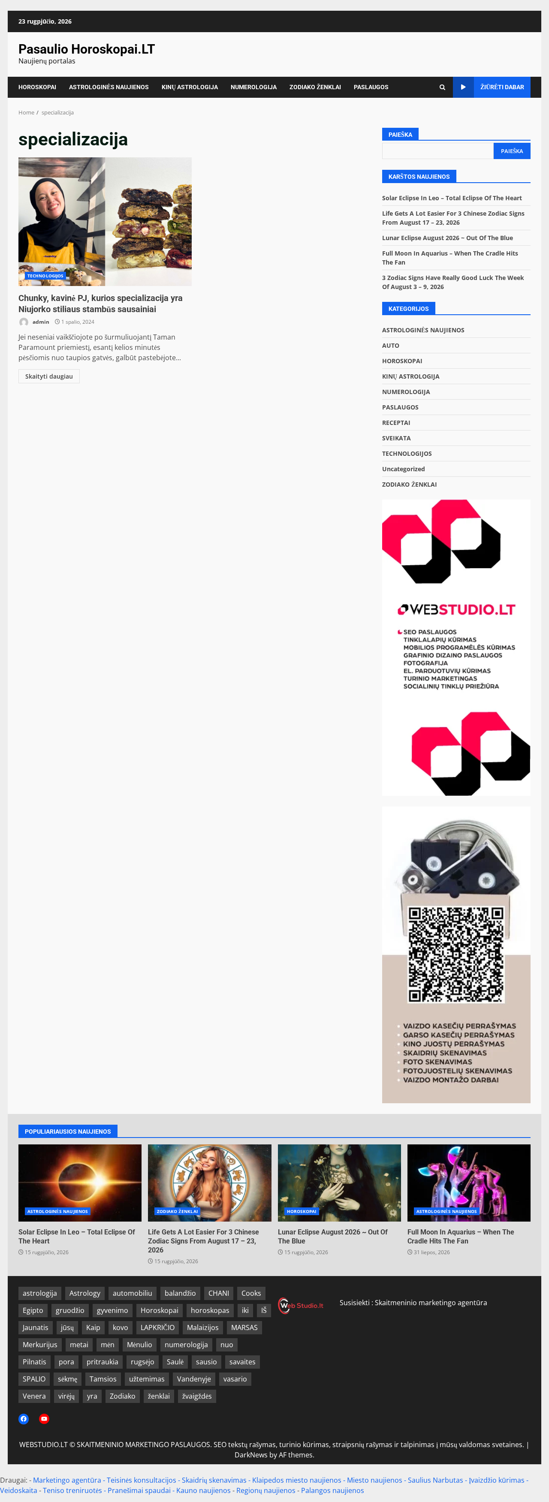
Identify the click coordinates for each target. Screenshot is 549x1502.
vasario (235, 1379)
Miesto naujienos (374, 1480)
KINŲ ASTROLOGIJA (190, 87)
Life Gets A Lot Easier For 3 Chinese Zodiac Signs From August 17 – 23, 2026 (209, 1183)
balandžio (180, 1293)
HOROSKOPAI (37, 87)
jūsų (67, 1327)
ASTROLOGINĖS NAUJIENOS (109, 87)
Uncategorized (403, 469)
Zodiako (123, 1396)
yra (92, 1396)
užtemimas (147, 1379)
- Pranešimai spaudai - (140, 1490)
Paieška (400, 134)
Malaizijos (203, 1327)
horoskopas (210, 1310)
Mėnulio (139, 1344)
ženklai (159, 1396)
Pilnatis (34, 1362)
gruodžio (70, 1310)
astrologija (40, 1293)
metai (79, 1344)
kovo (120, 1327)
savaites (242, 1362)
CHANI (218, 1293)
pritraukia (102, 1362)
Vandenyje (194, 1379)
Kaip (93, 1327)
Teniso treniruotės (72, 1490)
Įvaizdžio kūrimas (497, 1480)
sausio (206, 1362)
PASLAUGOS (371, 87)
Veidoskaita (18, 1490)
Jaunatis (35, 1327)
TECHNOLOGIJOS (45, 276)
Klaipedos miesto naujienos (296, 1480)
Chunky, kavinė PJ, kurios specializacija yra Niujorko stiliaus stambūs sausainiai (105, 221)
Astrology (84, 1293)
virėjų (66, 1396)
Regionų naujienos (266, 1490)
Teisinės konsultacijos (141, 1480)
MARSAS (244, 1327)
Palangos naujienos (332, 1490)
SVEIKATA (396, 438)
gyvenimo (112, 1310)
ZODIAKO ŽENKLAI (315, 87)
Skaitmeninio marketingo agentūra (431, 1302)
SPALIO (34, 1379)
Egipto (33, 1310)
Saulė (175, 1362)
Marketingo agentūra (67, 1480)
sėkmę (67, 1379)
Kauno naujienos (203, 1490)
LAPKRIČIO (158, 1327)
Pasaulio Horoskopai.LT (86, 49)
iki (245, 1310)
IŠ (264, 1310)
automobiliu (132, 1293)
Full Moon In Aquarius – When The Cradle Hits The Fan (469, 1183)
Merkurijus (40, 1344)
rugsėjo (142, 1362)
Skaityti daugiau (49, 376)
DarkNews (251, 1455)
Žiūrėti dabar (502, 87)
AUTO (390, 345)
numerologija (186, 1344)
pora (66, 1362)
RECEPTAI (396, 422)
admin (40, 321)
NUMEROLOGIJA (254, 87)
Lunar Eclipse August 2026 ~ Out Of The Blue (447, 238)
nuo (226, 1344)
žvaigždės (197, 1396)
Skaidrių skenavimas (214, 1480)
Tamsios (103, 1379)
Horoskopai (159, 1310)
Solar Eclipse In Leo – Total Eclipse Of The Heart (452, 198)
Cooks (251, 1293)
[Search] (442, 87)
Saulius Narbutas (435, 1480)
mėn (108, 1344)
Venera (34, 1396)
